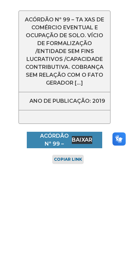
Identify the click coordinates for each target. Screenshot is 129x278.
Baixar (82, 140)
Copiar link (68, 159)
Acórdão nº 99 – (54, 140)
